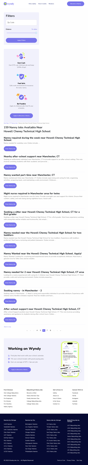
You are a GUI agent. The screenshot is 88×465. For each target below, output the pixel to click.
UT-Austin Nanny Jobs (53, 440)
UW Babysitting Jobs (73, 453)
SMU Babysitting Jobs (74, 439)
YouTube (74, 404)
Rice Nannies (8, 440)
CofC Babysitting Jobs (73, 445)
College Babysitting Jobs (34, 401)
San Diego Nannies (31, 449)
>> (60, 330)
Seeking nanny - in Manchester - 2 (23, 290)
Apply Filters (21, 40)
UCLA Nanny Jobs (52, 449)
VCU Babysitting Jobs (73, 447)
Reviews (51, 4)
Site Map (6, 123)
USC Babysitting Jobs (73, 434)
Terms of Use (61, 460)
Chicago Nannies (30, 432)
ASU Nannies (8, 449)
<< (27, 330)
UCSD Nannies (8, 451)
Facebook (75, 393)
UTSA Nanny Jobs (52, 430)
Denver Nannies (30, 438)
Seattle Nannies (30, 440)
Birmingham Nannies (31, 424)
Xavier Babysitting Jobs (74, 436)
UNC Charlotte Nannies (11, 430)
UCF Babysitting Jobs (73, 425)
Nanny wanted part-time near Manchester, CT (29, 175)
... (33, 330)
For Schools (7, 401)
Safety (55, 393)
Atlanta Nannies (30, 435)
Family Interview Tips (33, 398)
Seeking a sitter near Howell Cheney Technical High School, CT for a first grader (42, 213)
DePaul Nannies (8, 438)
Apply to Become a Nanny (21, 116)
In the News (56, 401)
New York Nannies (30, 446)
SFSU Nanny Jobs (52, 446)
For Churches (8, 404)
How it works (42, 4)
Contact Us (56, 404)
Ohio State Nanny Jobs (53, 443)
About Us (56, 396)
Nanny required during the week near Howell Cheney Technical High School (42, 139)
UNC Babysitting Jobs (73, 428)
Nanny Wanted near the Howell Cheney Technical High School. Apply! (42, 253)
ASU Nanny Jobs (52, 451)
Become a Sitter (31, 393)
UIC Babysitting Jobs (73, 450)
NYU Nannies (8, 443)
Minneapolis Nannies (31, 443)
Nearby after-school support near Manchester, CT (32, 156)
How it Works (57, 398)
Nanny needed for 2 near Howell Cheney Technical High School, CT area (44, 272)
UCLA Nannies (8, 446)
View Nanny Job (10, 149)
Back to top (7, 326)
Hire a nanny (32, 4)
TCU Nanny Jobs (51, 438)
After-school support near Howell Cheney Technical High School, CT (42, 309)
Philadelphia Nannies (31, 451)
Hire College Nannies (10, 396)
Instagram (75, 398)
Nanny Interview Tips (33, 396)
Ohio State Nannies (9, 432)
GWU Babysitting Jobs (74, 442)
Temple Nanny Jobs (52, 427)
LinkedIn (74, 401)
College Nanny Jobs (32, 404)
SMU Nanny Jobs (52, 435)
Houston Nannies (30, 430)
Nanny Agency (8, 407)
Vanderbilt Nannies (9, 427)
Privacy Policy (71, 460)
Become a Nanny (75, 4)
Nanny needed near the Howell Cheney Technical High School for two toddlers (42, 234)
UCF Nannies (8, 435)
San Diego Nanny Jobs (53, 432)
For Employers (8, 398)
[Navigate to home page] (9, 4)
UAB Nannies (8, 424)
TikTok (74, 396)
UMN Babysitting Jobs (74, 431)
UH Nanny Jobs (51, 424)
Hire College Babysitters (11, 393)
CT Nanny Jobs (14, 123)
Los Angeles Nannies (31, 427)
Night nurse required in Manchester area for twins (32, 193)
